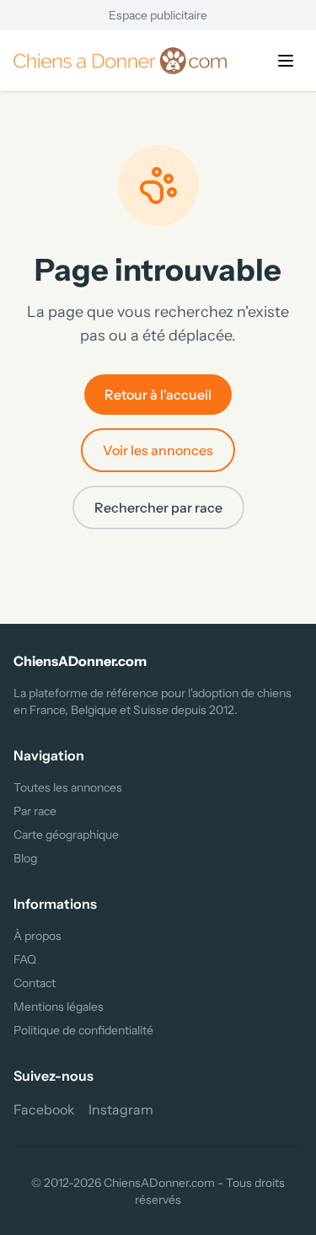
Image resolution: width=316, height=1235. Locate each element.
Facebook (44, 1109)
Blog (25, 858)
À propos (37, 935)
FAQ (24, 959)
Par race (34, 811)
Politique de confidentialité (83, 1030)
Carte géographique (66, 834)
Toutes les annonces (67, 787)
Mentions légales (58, 1006)
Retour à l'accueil (158, 394)
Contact (34, 983)
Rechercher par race (158, 507)
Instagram (120, 1109)
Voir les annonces (158, 450)
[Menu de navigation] (286, 61)
